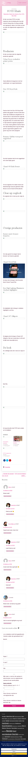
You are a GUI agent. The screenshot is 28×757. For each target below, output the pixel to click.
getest (20, 720)
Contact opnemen (22, 2)
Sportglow (7, 736)
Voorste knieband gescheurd (13, 741)
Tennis (20, 736)
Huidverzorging (12, 723)
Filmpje (23, 718)
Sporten (15, 734)
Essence (17, 14)
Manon (9, 487)
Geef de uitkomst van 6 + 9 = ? (11, 684)
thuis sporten (17, 738)
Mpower (9, 728)
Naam (5, 656)
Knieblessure (18, 723)
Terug (9, 2)
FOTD (23, 14)
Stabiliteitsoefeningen (14, 736)
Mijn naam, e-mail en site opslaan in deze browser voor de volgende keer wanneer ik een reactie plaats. (13, 678)
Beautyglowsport (18, 716)
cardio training (10, 718)
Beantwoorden (7, 496)
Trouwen (3, 741)
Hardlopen (5, 723)
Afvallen (4, 716)
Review (9, 731)
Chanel (10, 14)
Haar (23, 720)
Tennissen (5, 739)
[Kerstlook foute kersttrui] (17, 438)
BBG (13, 716)
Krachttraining (7, 726)
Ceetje (9, 614)
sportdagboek (7, 734)
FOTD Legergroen (7, 453)
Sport (14, 731)
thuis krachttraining (11, 738)
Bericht (5, 639)
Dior (13, 14)
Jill (9, 597)
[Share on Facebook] (4, 460)
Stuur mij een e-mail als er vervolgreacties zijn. (10, 694)
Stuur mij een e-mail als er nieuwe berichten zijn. (12, 701)
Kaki (12, 15)
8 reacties (7, 467)
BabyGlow (9, 716)
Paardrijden (14, 728)
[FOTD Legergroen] (7, 450)
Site (4, 668)
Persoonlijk (19, 728)
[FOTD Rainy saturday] (7, 438)
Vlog (7, 741)
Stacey (9, 560)
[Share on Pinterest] (10, 460)
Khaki (15, 15)
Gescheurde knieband (14, 720)
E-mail (5, 662)
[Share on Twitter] (7, 460)
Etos (20, 14)
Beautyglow (6, 14)
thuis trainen (23, 738)
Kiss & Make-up (11, 523)
